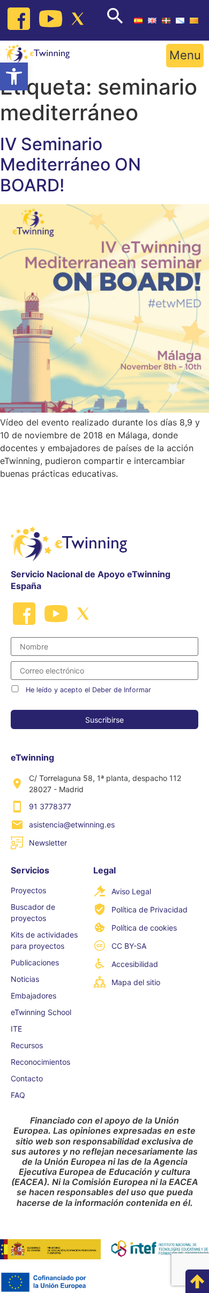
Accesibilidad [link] (134, 964)
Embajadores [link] (33, 995)
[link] (14, 76)
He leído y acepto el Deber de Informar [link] (88, 690)
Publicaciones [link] (35, 962)
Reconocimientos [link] (40, 1061)
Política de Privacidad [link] (149, 909)
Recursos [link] (27, 1045)
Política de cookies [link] (144, 927)
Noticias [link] (25, 979)
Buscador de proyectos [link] (33, 912)
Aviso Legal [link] (131, 891)
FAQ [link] (18, 1095)
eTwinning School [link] (41, 1012)
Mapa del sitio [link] (135, 982)
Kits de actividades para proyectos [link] (44, 940)
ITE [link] (16, 1028)
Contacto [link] (27, 1078)
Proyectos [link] (28, 890)
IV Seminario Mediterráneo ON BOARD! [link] (70, 165)
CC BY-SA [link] (128, 945)
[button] (185, 55)
